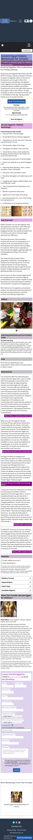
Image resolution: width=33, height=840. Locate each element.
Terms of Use (21, 830)
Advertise (13, 21)
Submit (16, 770)
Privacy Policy (11, 830)
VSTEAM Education (5, 21)
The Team (20, 21)
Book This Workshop (16, 101)
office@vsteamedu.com (16, 833)
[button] (3, 315)
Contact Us (27, 50)
